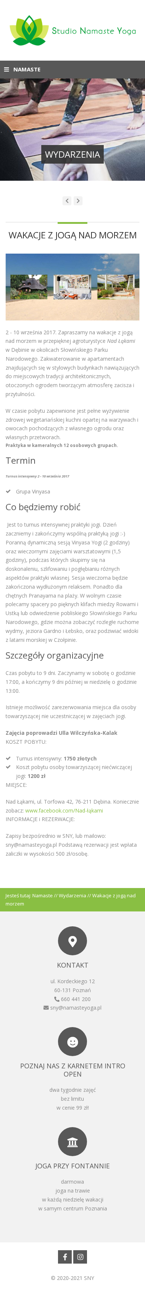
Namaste (42, 895)
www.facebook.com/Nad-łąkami (64, 810)
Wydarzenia (72, 895)
